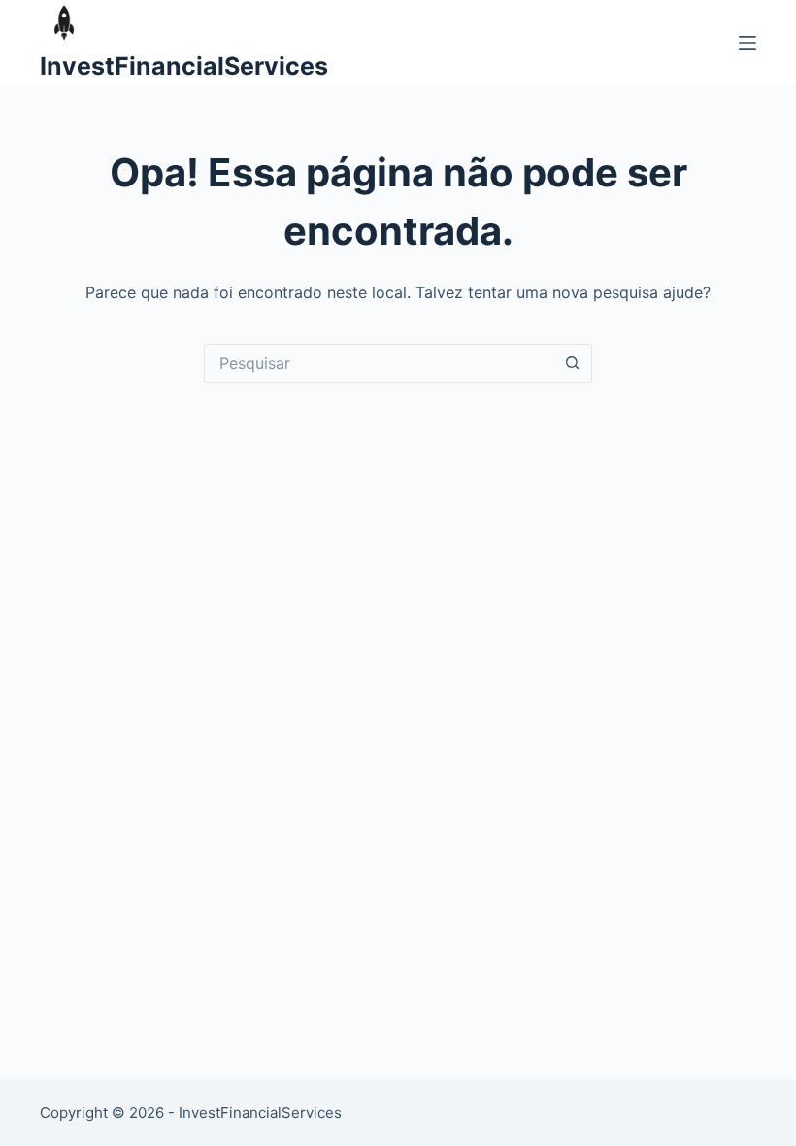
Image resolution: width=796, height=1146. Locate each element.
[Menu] (747, 42)
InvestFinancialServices (184, 66)
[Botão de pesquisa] (572, 363)
